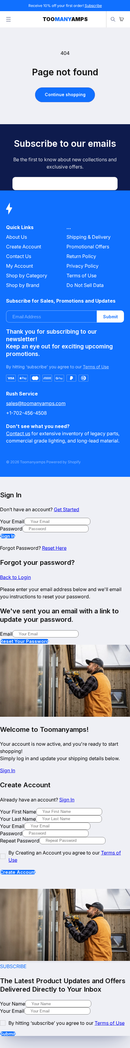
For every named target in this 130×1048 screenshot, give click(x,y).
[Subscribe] (111, 183)
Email (6, 634)
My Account (19, 266)
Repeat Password (19, 841)
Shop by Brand (22, 285)
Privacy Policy (83, 266)
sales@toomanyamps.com (36, 403)
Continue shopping (65, 94)
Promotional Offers (88, 247)
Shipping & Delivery (89, 237)
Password (11, 529)
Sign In (7, 536)
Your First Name (18, 812)
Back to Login (15, 577)
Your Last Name (18, 819)
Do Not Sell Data (85, 285)
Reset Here (54, 548)
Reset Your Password (24, 641)
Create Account (18, 872)
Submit (110, 316)
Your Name (12, 1004)
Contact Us (18, 256)
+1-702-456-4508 (26, 413)
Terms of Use (81, 275)
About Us (16, 237)
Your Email (12, 521)
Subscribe (93, 5)
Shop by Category (26, 275)
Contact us (18, 433)
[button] (8, 19)
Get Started (66, 509)
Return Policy (81, 256)
